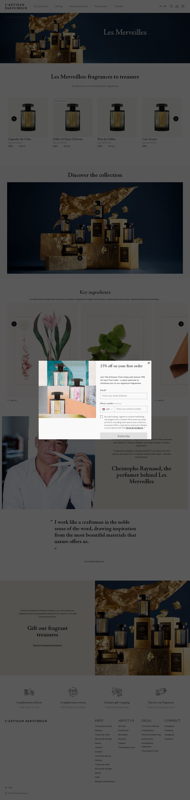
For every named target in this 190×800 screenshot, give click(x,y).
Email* (103, 390)
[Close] (148, 363)
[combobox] (107, 409)
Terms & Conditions (134, 428)
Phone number (110, 403)
